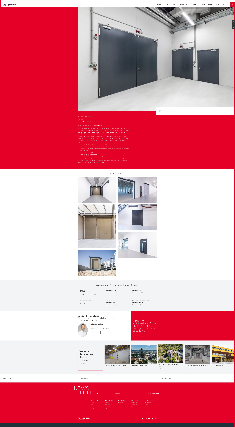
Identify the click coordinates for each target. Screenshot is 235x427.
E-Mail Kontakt (95, 332)
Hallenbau (122, 400)
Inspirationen (134, 406)
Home (79, 116)
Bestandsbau (108, 410)
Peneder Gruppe (150, 400)
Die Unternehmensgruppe (166, 378)
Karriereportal (84, 378)
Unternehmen (203, 1)
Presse (146, 410)
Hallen (106, 413)
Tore (173, 4)
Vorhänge (188, 4)
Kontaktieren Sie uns (8, 378)
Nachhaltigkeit (108, 404)
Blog (222, 1)
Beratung (195, 4)
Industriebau (109, 400)
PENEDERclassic (88, 148)
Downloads (203, 4)
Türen (168, 4)
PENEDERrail (87, 152)
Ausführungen (134, 404)
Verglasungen (180, 4)
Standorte (211, 1)
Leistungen (134, 402)
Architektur (107, 402)
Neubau (106, 408)
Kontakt (227, 1)
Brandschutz (160, 4)
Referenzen (211, 4)
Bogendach (135, 400)
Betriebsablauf (108, 406)
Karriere (217, 1)
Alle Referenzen (166, 111)
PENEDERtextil (88, 156)
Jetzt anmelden (154, 393)
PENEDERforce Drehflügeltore (92, 145)
